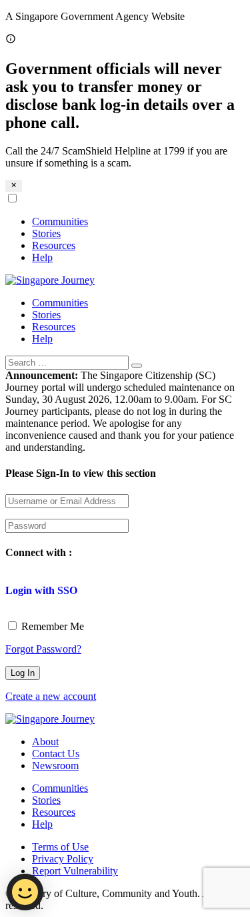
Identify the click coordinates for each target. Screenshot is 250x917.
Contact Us (55, 753)
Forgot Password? (43, 649)
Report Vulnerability (75, 870)
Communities (60, 221)
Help (42, 257)
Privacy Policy (62, 858)
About (45, 741)
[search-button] (136, 366)
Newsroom (55, 765)
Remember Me (51, 626)
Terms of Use (60, 846)
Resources (53, 245)
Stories (46, 233)
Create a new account (50, 696)
